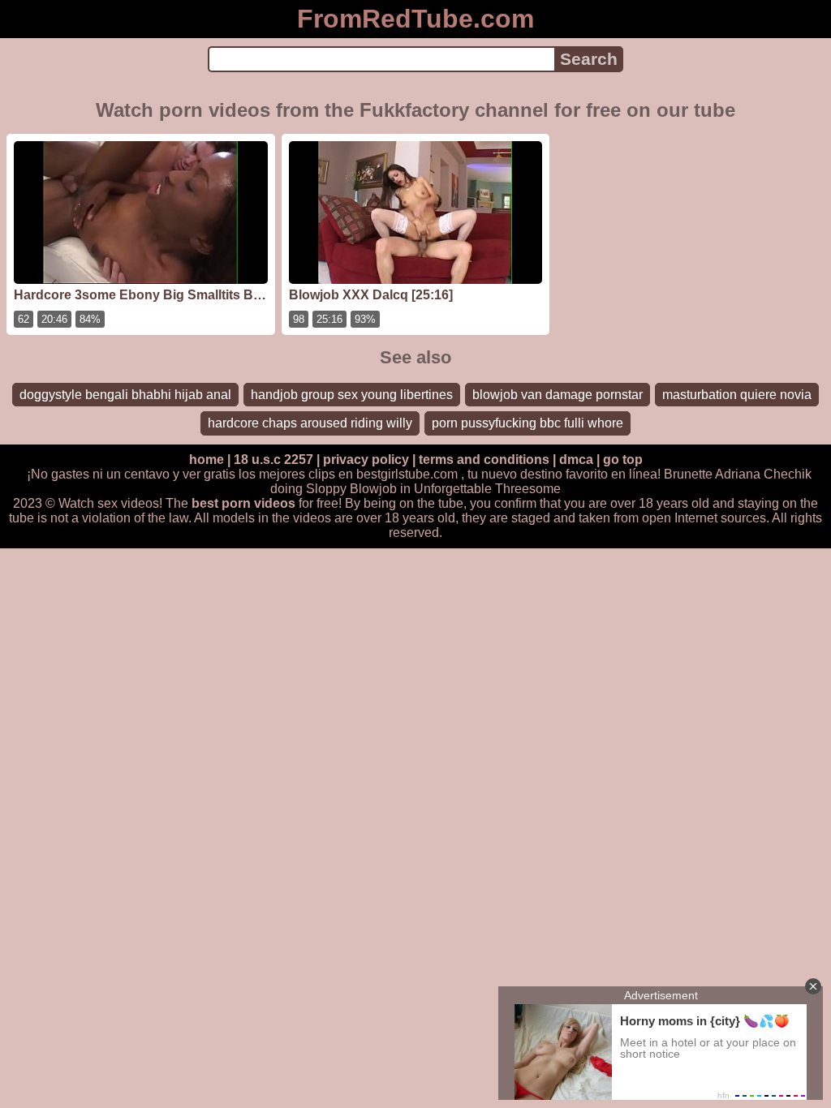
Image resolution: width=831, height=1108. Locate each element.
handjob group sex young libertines (352, 395)
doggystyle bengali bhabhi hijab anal (125, 395)
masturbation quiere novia (737, 395)
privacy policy (366, 459)
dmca (576, 459)
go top (623, 459)
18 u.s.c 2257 (273, 459)
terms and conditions (484, 459)
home (206, 459)
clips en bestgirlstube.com (383, 474)
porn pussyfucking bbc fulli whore (527, 423)
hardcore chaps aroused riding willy (310, 423)
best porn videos (243, 503)
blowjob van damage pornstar (557, 395)
